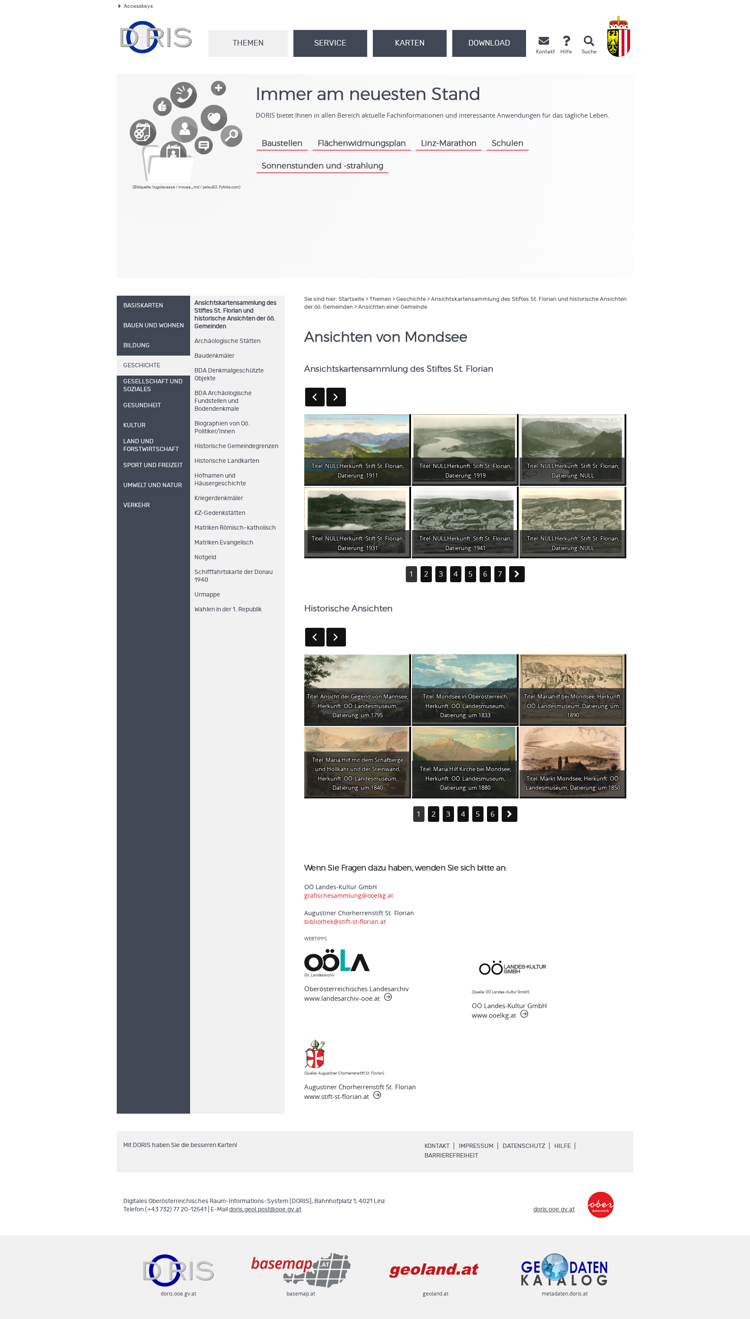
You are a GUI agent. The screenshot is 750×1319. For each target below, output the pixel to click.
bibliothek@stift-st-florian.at (345, 921)
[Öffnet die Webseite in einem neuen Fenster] (620, 36)
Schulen (507, 143)
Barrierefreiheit (451, 1156)
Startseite (351, 299)
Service (330, 43)
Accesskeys (138, 6)
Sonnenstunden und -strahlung (322, 166)
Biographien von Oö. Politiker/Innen (222, 428)
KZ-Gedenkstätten (219, 513)
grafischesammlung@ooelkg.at (348, 895)
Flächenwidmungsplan (362, 143)
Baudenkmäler (214, 356)
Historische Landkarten (226, 461)
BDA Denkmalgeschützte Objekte (229, 375)
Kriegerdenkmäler (218, 498)
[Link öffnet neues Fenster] (601, 1198)
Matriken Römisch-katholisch (235, 528)
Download (489, 43)
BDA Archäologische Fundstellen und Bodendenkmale (223, 401)
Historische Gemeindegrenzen (236, 446)
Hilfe (562, 1146)
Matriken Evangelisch (223, 543)
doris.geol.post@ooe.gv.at (265, 1210)
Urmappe (207, 595)
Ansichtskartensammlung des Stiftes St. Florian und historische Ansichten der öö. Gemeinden (235, 315)
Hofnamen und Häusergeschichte (220, 480)
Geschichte (411, 299)
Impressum (476, 1146)
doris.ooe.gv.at (554, 1210)
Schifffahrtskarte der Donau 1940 (233, 576)
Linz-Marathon (449, 143)
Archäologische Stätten (227, 341)
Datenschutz (524, 1146)
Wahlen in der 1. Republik (228, 610)
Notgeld (205, 557)
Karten (409, 43)
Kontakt (437, 1146)
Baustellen (282, 143)
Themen (248, 43)
